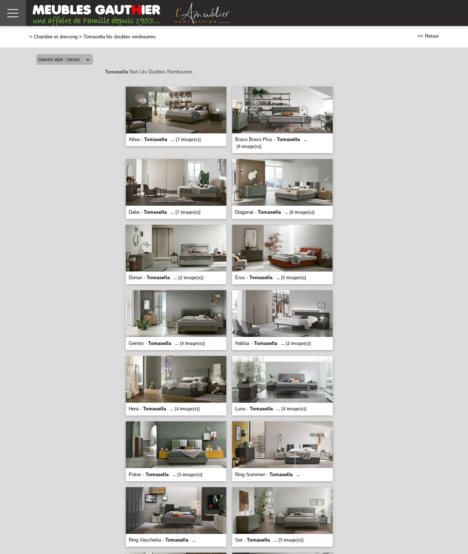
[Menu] (13, 13)
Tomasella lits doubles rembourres (119, 36)
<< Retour (428, 36)
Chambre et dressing (56, 36)
